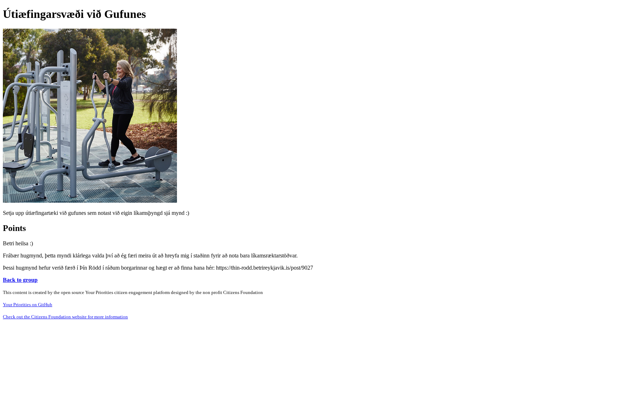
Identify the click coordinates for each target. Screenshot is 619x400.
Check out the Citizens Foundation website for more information (65, 316)
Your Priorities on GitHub (27, 304)
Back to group (20, 280)
